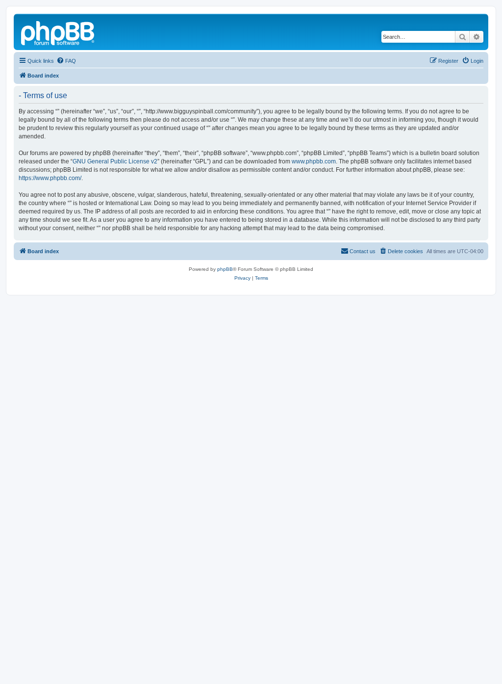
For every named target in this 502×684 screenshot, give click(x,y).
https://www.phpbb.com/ (50, 178)
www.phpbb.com (314, 161)
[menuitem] (66, 61)
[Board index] (58, 32)
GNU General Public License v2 (115, 161)
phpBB (225, 269)
